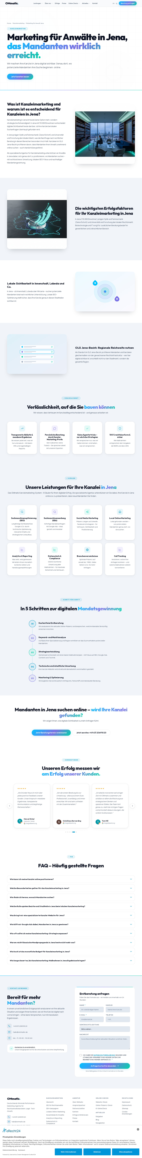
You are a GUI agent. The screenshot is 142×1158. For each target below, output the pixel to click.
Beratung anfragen (128, 3)
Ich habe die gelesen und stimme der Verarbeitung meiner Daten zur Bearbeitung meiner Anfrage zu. (104, 1057)
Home (9, 23)
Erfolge (57, 3)
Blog (97, 1120)
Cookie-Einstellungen (127, 1113)
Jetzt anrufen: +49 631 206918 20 (91, 732)
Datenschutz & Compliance (51, 1122)
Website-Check (101, 1102)
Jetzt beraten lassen (20, 76)
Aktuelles (85, 3)
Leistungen (37, 3)
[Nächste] (132, 805)
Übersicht (50, 1102)
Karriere (75, 1112)
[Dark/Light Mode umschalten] (116, 3)
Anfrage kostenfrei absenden (103, 1066)
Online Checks (73, 3)
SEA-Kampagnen (52, 1108)
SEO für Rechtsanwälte (54, 1105)
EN (113, 3)
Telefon (109, 1015)
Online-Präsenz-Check (104, 1105)
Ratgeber (99, 1116)
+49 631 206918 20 (20, 1026)
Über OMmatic (78, 1102)
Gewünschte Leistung (89, 1025)
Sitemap (125, 1108)
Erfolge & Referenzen (80, 1115)
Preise (64, 3)
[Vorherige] (9, 805)
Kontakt (95, 3)
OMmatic (11, 3)
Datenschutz (127, 1105)
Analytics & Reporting (54, 1118)
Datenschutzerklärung (104, 1055)
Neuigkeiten (100, 1123)
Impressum (126, 1102)
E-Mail (83, 1015)
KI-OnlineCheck (101, 1108)
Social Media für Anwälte (55, 1115)
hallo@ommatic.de (20, 1032)
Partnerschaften (79, 1108)
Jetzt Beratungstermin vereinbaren (51, 732)
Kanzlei (109, 1005)
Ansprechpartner (79, 1105)
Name (82, 1005)
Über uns (48, 3)
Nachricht (84, 1034)
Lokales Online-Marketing (55, 1112)
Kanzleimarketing (18, 23)
